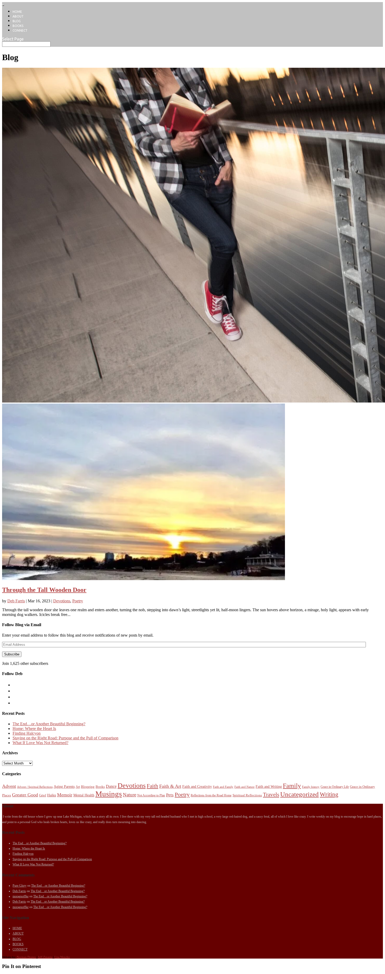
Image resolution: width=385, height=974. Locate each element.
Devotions (61, 601)
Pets (170, 794)
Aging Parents (64, 786)
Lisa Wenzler (62, 957)
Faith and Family (223, 786)
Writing (329, 794)
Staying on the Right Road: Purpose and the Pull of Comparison (65, 738)
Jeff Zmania (45, 957)
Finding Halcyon (27, 733)
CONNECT (20, 30)
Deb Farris (16, 601)
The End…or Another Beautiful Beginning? (49, 724)
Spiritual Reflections (247, 795)
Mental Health (83, 795)
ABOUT (18, 16)
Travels (271, 794)
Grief (42, 795)
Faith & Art (170, 786)
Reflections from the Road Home (211, 795)
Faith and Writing (269, 786)
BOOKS (18, 25)
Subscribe (11, 654)
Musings (108, 794)
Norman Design (26, 957)
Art (78, 787)
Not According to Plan (151, 795)
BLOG (17, 21)
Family (292, 785)
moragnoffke (21, 896)
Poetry (77, 601)
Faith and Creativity (197, 786)
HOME (17, 11)
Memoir (64, 794)
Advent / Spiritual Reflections (35, 786)
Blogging (88, 787)
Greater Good (25, 794)
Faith (152, 786)
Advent (9, 786)
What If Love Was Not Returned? (40, 742)
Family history (311, 786)
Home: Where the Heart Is (34, 728)
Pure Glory (19, 885)
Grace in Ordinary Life (335, 787)
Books (100, 787)
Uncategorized (299, 794)
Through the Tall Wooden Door (44, 589)
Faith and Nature (244, 786)
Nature (129, 794)
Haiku (51, 795)
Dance (111, 786)
